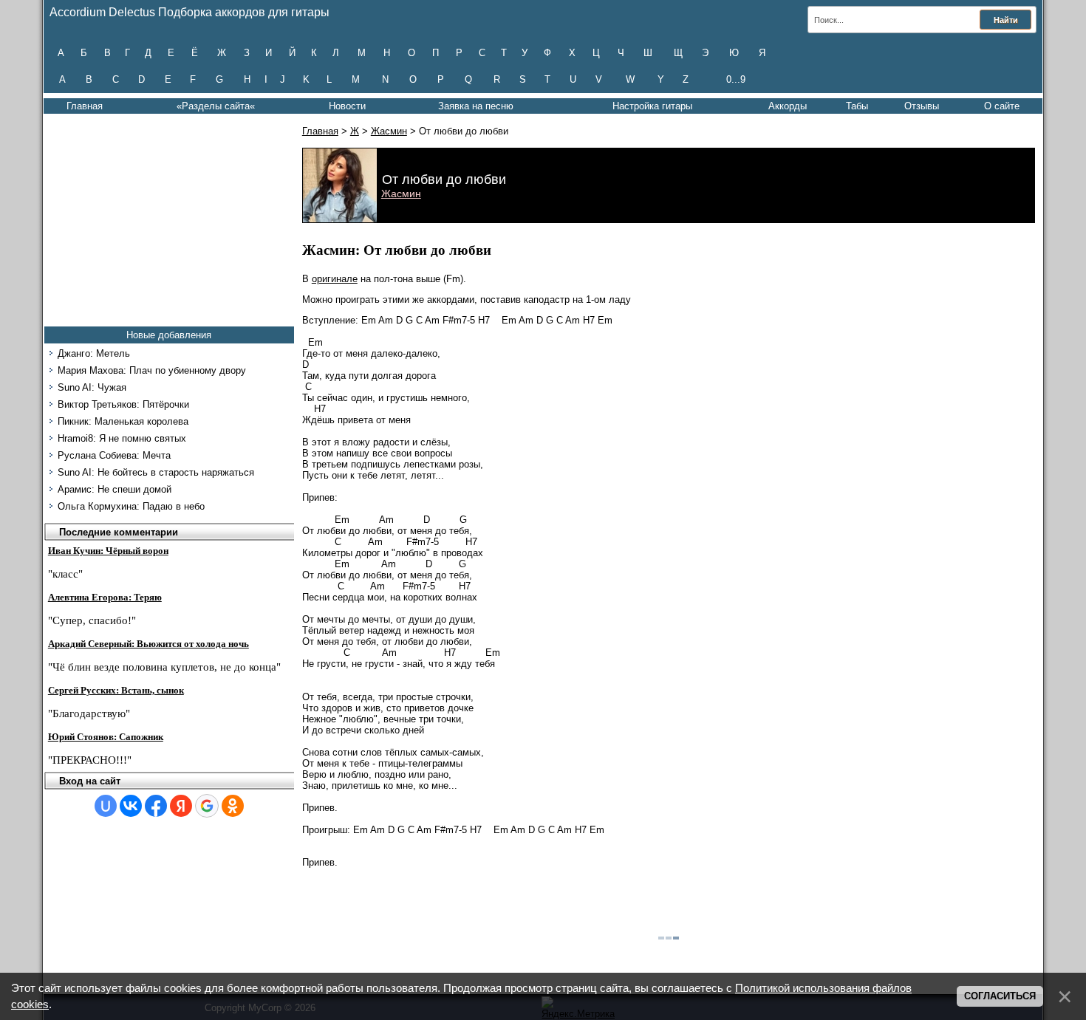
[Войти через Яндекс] (181, 806)
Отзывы (921, 106)
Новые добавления (168, 334)
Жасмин (389, 131)
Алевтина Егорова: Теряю (105, 597)
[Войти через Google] (207, 806)
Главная (84, 106)
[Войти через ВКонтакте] (131, 806)
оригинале (335, 278)
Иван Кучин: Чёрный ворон (108, 550)
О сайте (1002, 106)
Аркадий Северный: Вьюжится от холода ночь (148, 643)
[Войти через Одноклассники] (233, 806)
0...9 (735, 79)
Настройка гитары (652, 106)
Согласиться (1000, 996)
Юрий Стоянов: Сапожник (105, 736)
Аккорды (787, 106)
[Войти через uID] (106, 806)
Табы (857, 106)
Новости (347, 106)
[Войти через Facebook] (156, 806)
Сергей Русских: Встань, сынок (116, 690)
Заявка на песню (475, 106)
